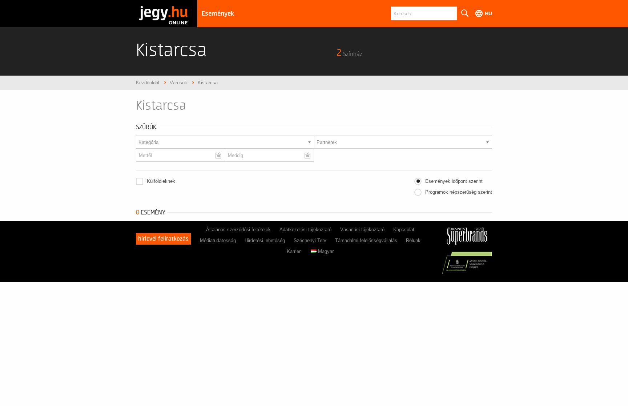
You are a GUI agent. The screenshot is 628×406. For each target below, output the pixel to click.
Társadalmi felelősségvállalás (366, 240)
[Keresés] (464, 13)
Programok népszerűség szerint (458, 192)
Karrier (294, 251)
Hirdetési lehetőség (265, 240)
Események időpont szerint (454, 181)
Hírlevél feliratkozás (163, 239)
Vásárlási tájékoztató (362, 229)
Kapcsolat (403, 229)
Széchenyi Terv (310, 240)
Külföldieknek (161, 181)
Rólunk (413, 240)
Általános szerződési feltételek (238, 229)
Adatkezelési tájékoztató (305, 229)
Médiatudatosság (218, 240)
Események (218, 13)
